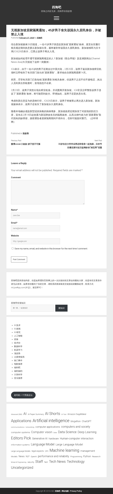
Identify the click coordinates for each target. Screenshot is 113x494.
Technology (76, 461)
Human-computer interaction (76, 438)
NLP (28, 456)
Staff (39, 461)
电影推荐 (18, 364)
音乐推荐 (18, 378)
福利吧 (17, 367)
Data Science (67, 432)
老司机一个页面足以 (23, 395)
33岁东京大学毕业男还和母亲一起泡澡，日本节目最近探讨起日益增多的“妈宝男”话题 (80, 146)
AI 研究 (17, 332)
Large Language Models (20, 451)
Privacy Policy (76, 491)
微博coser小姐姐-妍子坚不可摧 (25, 144)
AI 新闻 (17, 329)
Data (55, 433)
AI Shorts (52, 413)
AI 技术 (17, 325)
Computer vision (41, 432)
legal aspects (38, 451)
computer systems (20, 432)
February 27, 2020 (26, 38)
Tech (46, 462)
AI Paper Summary (36, 414)
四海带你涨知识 (18, 303)
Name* (14, 210)
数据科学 (18, 346)
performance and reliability (53, 456)
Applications (21, 421)
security (31, 462)
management (87, 450)
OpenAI (34, 456)
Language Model (42, 444)
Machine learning (64, 450)
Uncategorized (22, 468)
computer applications (47, 426)
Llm (46, 451)
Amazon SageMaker (77, 414)
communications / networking (22, 427)
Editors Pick (21, 438)
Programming (76, 456)
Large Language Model (69, 444)
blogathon (76, 421)
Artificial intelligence (51, 420)
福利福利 (18, 371)
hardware (54, 438)
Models (14, 456)
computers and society (75, 426)
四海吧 (56, 7)
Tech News (57, 462)
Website (15, 236)
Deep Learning (87, 432)
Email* (14, 223)
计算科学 (18, 374)
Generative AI (40, 438)
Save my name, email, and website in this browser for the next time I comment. (51, 248)
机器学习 (18, 350)
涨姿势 (26, 133)
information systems (20, 445)
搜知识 (61, 308)
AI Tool (63, 414)
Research (96, 456)
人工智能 (18, 336)
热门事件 (18, 360)
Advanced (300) (16, 414)
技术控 (17, 343)
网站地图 (65, 491)
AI (25, 414)
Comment (16, 177)
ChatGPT (86, 421)
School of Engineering (18, 462)
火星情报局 (19, 357)
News (22, 456)
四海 (16, 339)
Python (87, 456)
